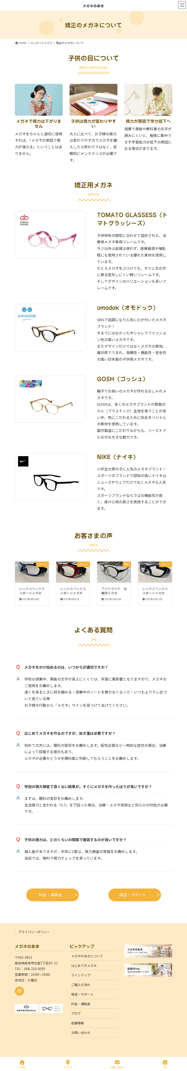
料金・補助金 (80, 1004)
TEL (165, 1067)
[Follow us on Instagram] (19, 991)
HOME (22, 1067)
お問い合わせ (80, 1032)
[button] (52, 895)
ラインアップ (80, 975)
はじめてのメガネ (84, 965)
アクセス (68, 1067)
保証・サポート (82, 994)
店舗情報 (77, 1023)
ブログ (76, 1013)
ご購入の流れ (80, 984)
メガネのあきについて (87, 956)
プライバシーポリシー (34, 932)
